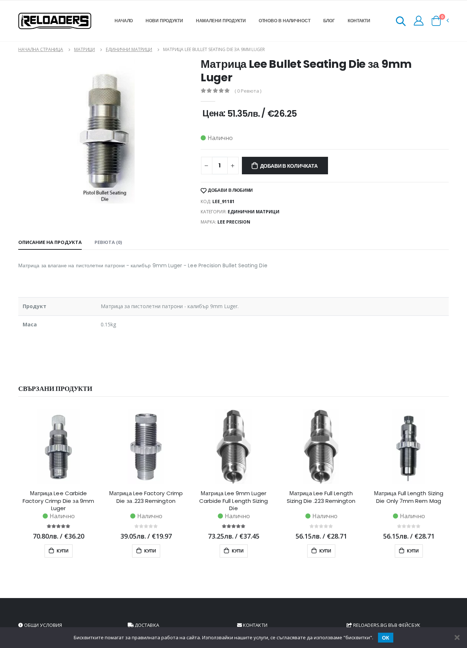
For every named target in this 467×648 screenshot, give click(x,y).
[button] (401, 22)
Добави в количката (289, 166)
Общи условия (42, 625)
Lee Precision (233, 222)
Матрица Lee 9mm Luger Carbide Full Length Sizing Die (233, 501)
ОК (385, 637)
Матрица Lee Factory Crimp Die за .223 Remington (146, 497)
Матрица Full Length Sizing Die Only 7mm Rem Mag (408, 497)
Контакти (359, 21)
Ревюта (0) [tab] (108, 242)
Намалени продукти (221, 21)
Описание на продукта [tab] (50, 242)
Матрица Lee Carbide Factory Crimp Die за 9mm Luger (58, 501)
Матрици (84, 49)
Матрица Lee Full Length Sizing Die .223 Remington (321, 497)
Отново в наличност (284, 21)
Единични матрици (129, 49)
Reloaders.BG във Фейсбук (386, 625)
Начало (124, 21)
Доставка (146, 625)
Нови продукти (164, 21)
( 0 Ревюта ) (248, 91)
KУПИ (62, 551)
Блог (329, 21)
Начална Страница (40, 49)
